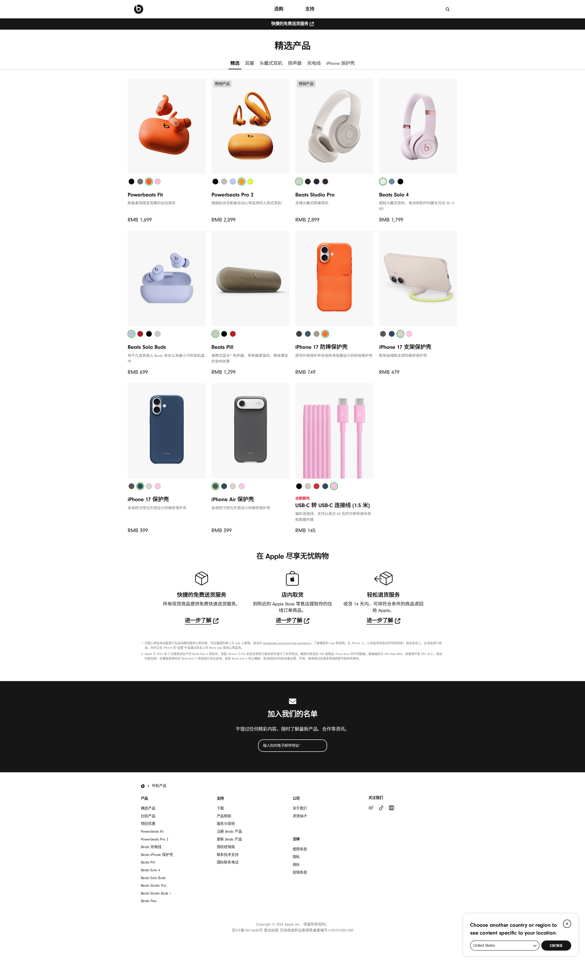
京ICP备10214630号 (247, 930)
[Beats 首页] (138, 9)
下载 (220, 808)
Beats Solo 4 (150, 870)
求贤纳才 (300, 816)
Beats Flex (149, 901)
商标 (296, 865)
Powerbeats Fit (152, 831)
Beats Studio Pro (153, 885)
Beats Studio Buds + (156, 893)
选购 (278, 9)
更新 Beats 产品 (229, 839)
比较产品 (148, 816)
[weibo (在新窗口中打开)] (371, 808)
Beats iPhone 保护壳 (157, 855)
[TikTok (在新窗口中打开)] (381, 808)
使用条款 (300, 849)
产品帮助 (224, 816)
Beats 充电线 (151, 847)
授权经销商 (226, 847)
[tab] (131, 181)
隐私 (296, 857)
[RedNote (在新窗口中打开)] (391, 808)
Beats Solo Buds (153, 878)
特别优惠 (148, 824)
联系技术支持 (228, 855)
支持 (309, 9)
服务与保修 (226, 824)
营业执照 (271, 930)
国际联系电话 (228, 862)
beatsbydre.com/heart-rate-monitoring (287, 643)
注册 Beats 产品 (229, 831)
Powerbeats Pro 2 (154, 839)
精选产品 (148, 808)
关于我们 (300, 808)
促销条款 (300, 872)
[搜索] (448, 9)
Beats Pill (148, 862)
